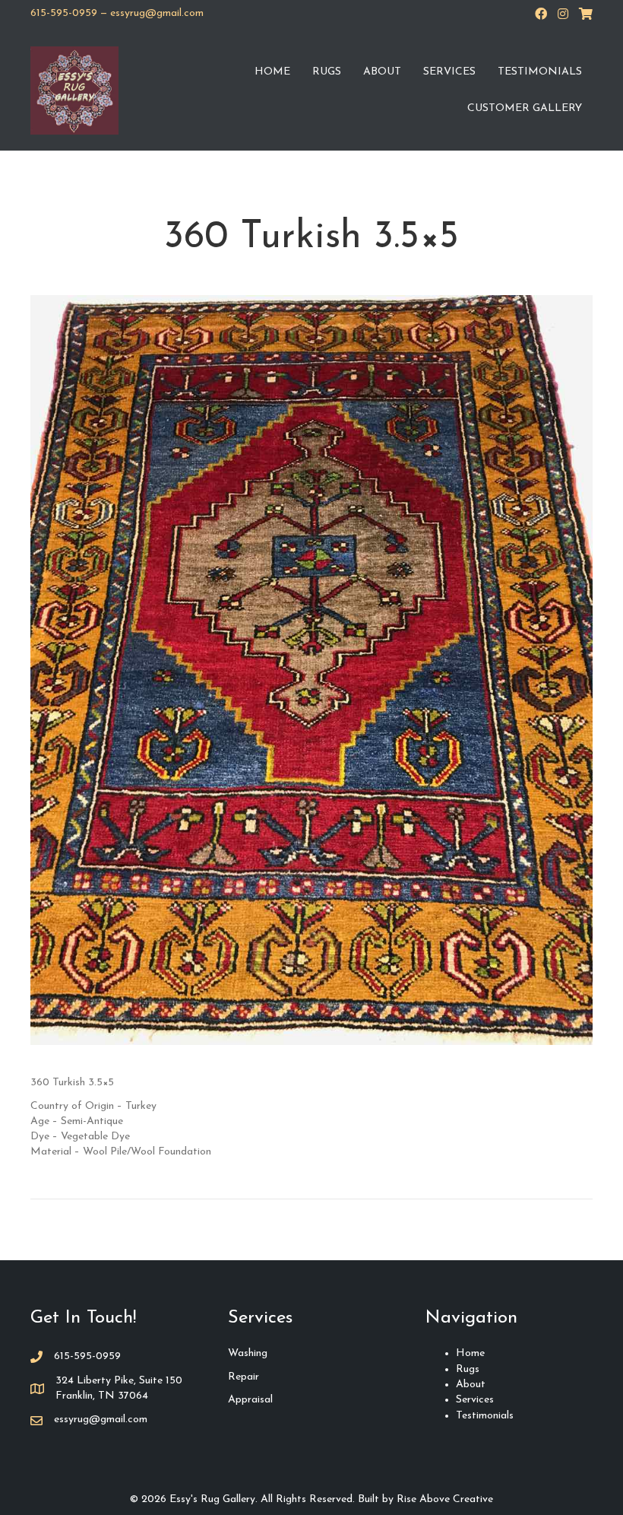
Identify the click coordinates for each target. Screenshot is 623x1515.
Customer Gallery (524, 108)
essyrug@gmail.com (157, 13)
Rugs (326, 72)
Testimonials (540, 72)
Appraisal (250, 1399)
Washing (247, 1353)
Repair (243, 1377)
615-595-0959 (63, 13)
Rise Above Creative (445, 1499)
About (382, 72)
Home (272, 72)
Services (449, 72)
